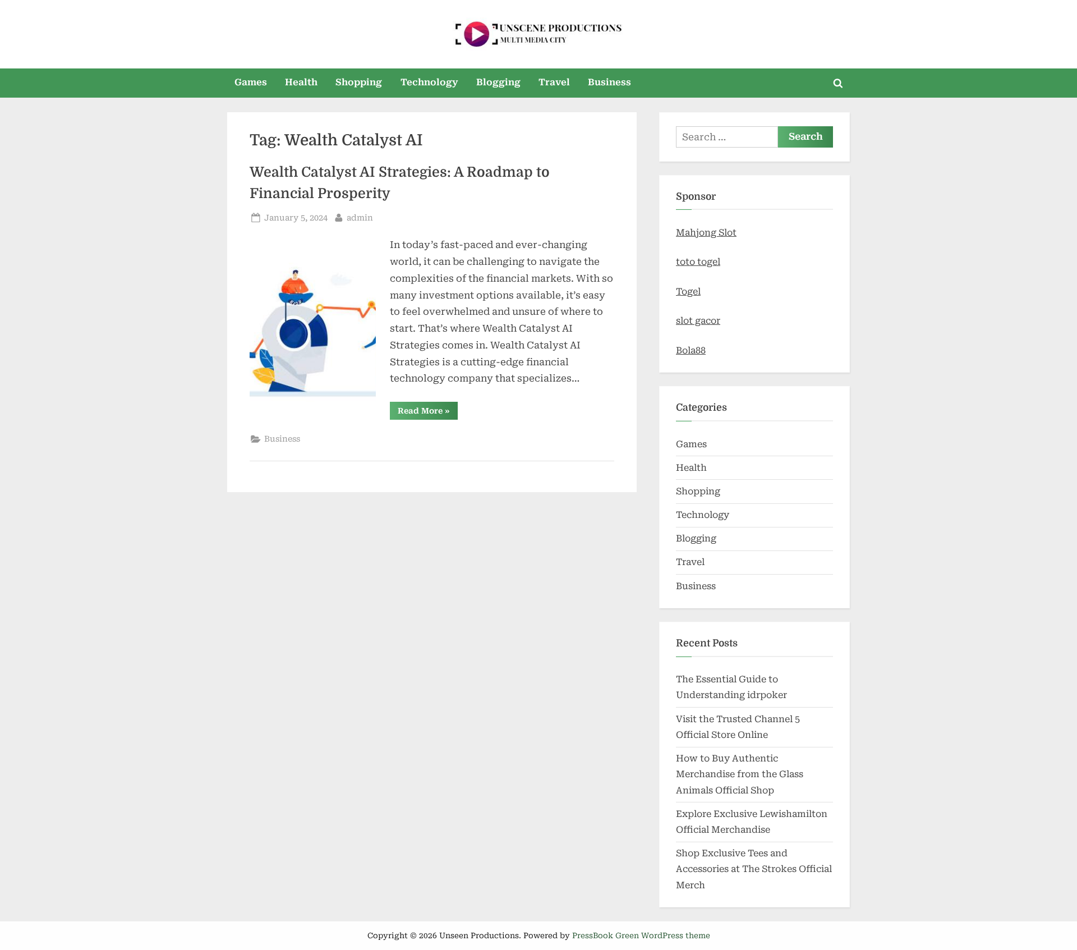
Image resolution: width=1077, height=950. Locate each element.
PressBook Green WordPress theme (641, 935)
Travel (554, 82)
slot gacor (698, 320)
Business (609, 82)
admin (360, 218)
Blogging (498, 82)
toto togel (698, 261)
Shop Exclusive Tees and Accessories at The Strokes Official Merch (754, 869)
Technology (429, 82)
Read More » (428, 413)
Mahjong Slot (706, 232)
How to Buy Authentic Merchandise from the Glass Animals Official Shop (739, 774)
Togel (688, 291)
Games (250, 82)
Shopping (358, 82)
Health (301, 82)
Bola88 (691, 350)
